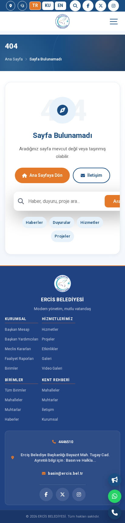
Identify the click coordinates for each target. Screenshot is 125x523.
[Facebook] (88, 5)
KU (48, 5)
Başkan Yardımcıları (21, 339)
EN (60, 5)
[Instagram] (113, 5)
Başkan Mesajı (17, 329)
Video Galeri (52, 368)
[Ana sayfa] (62, 21)
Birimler (11, 368)
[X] (100, 5)
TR (35, 5)
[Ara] (75, 5)
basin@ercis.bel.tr (65, 473)
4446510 (65, 441)
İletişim (94, 175)
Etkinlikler (50, 349)
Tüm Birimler (15, 390)
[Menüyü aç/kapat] (113, 21)
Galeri (47, 359)
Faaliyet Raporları (19, 359)
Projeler (62, 236)
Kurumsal (50, 419)
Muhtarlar (13, 410)
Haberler (34, 222)
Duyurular (62, 222)
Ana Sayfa (14, 59)
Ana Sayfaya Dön (45, 175)
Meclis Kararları (18, 349)
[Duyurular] (114, 480)
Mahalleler (13, 400)
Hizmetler (90, 222)
